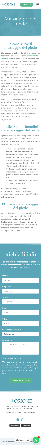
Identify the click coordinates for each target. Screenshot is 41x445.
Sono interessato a (11, 330)
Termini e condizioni (11, 358)
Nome (5, 276)
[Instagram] (22, 420)
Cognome (6, 287)
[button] (38, 4)
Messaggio (7, 340)
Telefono (6, 297)
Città (4, 319)
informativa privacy (18, 362)
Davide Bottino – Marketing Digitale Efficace (24, 441)
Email (4, 308)
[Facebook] (18, 420)
